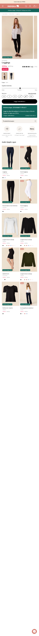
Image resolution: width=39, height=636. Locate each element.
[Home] (13, 6)
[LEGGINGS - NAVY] (11, 76)
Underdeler (12, 14)
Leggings (18, 14)
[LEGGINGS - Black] (4, 76)
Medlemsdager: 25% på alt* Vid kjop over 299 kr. (19, 10)
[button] (3, 6)
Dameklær (5, 14)
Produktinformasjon (8, 121)
